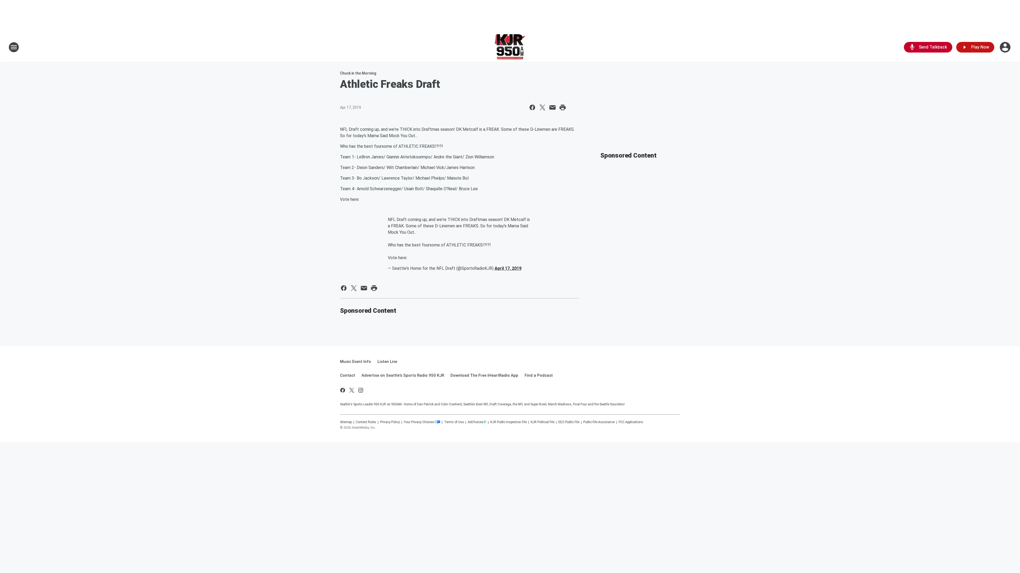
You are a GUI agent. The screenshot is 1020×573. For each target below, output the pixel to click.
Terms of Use (454, 422)
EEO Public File (568, 422)
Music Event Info (355, 361)
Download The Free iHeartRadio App (484, 375)
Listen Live (387, 361)
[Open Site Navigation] (13, 47)
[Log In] (1006, 47)
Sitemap (346, 422)
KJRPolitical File (542, 422)
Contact (347, 375)
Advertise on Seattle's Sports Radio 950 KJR (403, 375)
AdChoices (475, 422)
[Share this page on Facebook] (532, 107)
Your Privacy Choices (419, 422)
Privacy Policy (390, 422)
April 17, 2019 (508, 268)
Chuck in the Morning (358, 73)
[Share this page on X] (542, 107)
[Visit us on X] (351, 390)
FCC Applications (631, 422)
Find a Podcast (539, 375)
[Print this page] (562, 107)
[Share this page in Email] (552, 107)
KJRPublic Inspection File (508, 422)
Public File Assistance (599, 422)
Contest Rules (366, 422)
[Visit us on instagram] (361, 390)
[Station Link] (510, 47)
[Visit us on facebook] (342, 390)
